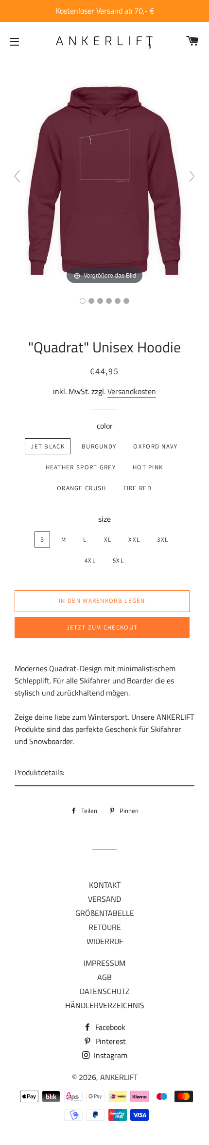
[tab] (104, 773)
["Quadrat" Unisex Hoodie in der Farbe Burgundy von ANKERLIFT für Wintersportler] (83, 301)
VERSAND (104, 899)
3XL (162, 539)
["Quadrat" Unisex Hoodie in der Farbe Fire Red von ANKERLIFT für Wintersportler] (118, 301)
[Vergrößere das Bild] (104, 180)
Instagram (109, 1055)
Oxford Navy (155, 446)
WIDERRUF (105, 941)
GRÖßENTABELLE (104, 913)
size (104, 519)
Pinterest (109, 1041)
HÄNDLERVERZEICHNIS (104, 1005)
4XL (90, 560)
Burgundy (99, 446)
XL (108, 539)
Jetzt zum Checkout (102, 627)
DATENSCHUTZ (105, 991)
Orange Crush (81, 488)
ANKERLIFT (119, 1077)
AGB (104, 977)
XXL (134, 539)
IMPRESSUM (104, 963)
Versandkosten (131, 391)
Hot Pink (148, 467)
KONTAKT (105, 885)
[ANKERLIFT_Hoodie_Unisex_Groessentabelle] (126, 301)
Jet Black (48, 446)
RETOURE (104, 927)
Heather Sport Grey (81, 467)
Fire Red (137, 488)
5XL (118, 560)
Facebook (109, 1027)
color (105, 425)
